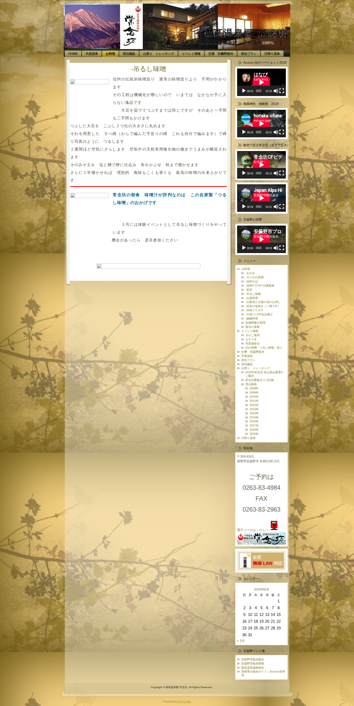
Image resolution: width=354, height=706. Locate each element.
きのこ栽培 (252, 335)
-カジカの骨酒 (254, 277)
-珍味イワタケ (254, 310)
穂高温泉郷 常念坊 (245, 33)
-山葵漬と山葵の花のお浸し (263, 301)
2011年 (254, 400)
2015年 (254, 417)
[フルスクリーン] (281, 90)
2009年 (254, 392)
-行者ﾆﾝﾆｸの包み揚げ (259, 314)
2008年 (254, 388)
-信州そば (251, 281)
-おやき (250, 273)
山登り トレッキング (255, 368)
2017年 (254, 425)
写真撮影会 (252, 343)
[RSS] (70, 689)
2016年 (254, 421)
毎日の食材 (252, 326)
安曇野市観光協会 (252, 659)
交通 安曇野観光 (252, 351)
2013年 (254, 409)
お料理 (245, 268)
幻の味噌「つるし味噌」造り (263, 347)
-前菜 (248, 289)
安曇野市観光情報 (252, 663)
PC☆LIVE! (184, 701)
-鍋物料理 (251, 318)
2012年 (254, 404)
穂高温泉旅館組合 (252, 667)
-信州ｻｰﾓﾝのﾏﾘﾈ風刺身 (259, 285)
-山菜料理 (251, 298)
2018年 (254, 429)
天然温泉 (247, 355)
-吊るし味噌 (148, 68)
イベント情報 (249, 330)
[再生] (243, 90)
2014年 (254, 413)
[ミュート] (276, 90)
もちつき (251, 339)
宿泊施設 (247, 364)
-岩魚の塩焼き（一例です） (263, 306)
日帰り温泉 (248, 437)
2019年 (254, 433)
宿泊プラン (248, 360)
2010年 (254, 396)
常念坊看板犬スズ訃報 (259, 380)
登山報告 (251, 384)
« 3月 (241, 641)
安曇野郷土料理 (255, 322)
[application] (261, 82)
